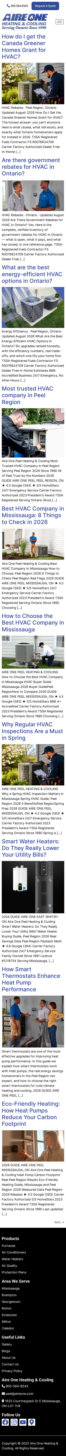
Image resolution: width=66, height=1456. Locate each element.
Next (59, 1222)
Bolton (7, 1308)
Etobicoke (9, 1315)
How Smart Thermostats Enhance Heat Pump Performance (31, 979)
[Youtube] (22, 1422)
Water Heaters (12, 1259)
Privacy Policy (12, 1371)
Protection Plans (14, 1272)
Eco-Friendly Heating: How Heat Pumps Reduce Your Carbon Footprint (31, 1113)
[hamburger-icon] (60, 21)
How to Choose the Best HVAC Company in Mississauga (33, 622)
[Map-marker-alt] (31, 1422)
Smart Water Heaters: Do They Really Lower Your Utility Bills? (30, 848)
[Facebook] (5, 1422)
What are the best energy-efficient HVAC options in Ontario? (32, 274)
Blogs (6, 1351)
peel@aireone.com (19, 1393)
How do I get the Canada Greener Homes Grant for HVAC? (24, 46)
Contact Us (10, 1364)
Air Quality (9, 1265)
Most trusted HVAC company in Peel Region (27, 395)
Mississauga (11, 1288)
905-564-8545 (19, 6)
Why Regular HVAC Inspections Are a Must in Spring (32, 731)
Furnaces (8, 1246)
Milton (6, 1321)
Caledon (8, 1328)
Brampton (9, 1295)
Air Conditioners (14, 1252)
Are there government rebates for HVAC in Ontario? (31, 167)
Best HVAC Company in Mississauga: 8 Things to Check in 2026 (33, 515)
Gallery (7, 1344)
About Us (8, 1357)
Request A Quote (45, 6)
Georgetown (11, 1301)
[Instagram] (14, 1422)
